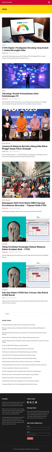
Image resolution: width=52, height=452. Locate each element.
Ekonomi (8, 143)
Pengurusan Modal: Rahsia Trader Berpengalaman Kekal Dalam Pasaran (19, 384)
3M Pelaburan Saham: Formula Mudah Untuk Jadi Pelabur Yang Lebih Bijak (20, 374)
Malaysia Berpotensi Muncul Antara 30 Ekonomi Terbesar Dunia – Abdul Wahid (21, 361)
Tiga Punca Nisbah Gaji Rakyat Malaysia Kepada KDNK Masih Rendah (19, 358)
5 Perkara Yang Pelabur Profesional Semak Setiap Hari (15, 368)
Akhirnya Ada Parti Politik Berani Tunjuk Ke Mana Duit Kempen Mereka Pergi (20, 337)
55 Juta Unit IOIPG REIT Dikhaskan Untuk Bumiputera (15, 345)
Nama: (28, 426)
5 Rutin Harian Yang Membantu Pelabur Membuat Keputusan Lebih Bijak (19, 352)
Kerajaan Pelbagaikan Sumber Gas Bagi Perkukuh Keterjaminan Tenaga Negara (21, 371)
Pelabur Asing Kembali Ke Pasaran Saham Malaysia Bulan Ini (17, 377)
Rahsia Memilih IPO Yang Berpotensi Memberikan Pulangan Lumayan (19, 355)
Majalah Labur (7, 2)
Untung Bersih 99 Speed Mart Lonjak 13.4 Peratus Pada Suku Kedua (18, 324)
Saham (3, 45)
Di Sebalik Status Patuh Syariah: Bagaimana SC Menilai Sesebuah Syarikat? (20, 381)
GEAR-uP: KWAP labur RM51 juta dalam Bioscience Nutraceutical (18, 348)
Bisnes (3, 143)
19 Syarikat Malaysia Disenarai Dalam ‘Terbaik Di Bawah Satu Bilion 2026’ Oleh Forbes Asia (24, 364)
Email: (28, 432)
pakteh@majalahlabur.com (40, 418)
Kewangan (4, 244)
